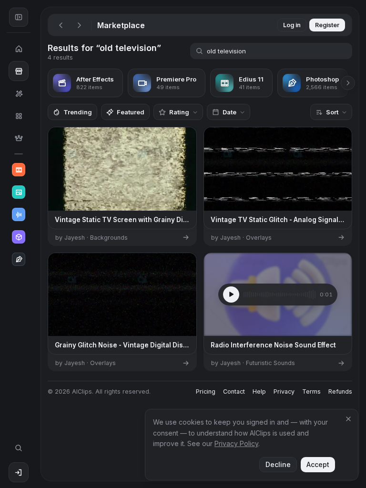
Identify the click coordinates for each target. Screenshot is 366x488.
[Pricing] (19, 138)
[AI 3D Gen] (19, 237)
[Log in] (19, 472)
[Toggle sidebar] (18, 17)
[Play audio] (231, 294)
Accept (317, 464)
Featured (130, 112)
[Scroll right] (348, 83)
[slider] (279, 294)
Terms (311, 391)
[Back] (61, 25)
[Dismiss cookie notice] (348, 419)
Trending (77, 112)
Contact (234, 391)
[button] (37, 244)
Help (259, 391)
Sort (332, 112)
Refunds (340, 391)
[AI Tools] (19, 93)
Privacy (284, 391)
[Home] (19, 49)
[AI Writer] (19, 259)
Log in (292, 25)
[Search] (19, 448)
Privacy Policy (236, 443)
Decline (278, 464)
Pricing (205, 391)
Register (327, 25)
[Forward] (79, 25)
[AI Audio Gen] (19, 214)
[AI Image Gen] (19, 192)
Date (229, 112)
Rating (179, 112)
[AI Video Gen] (19, 170)
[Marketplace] (19, 71)
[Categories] (19, 116)
